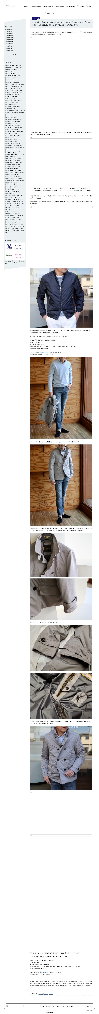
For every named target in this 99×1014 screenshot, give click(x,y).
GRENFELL (13, 118)
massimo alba (9, 147)
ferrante (13, 108)
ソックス (15, 211)
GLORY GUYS (36, 6)
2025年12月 (9, 45)
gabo (11, 114)
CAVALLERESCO (19, 90)
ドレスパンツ (9, 217)
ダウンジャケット (9, 213)
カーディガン (9, 192)
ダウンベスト (18, 213)
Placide (22, 158)
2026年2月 (9, 41)
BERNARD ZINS (16, 83)
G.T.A (7, 114)
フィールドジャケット (14, 221)
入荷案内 (8, 229)
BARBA (17, 81)
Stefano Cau (13, 172)
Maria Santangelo (10, 145)
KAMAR (16, 133)
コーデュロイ (14, 197)
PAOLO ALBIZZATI (10, 157)
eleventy (14, 104)
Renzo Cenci (9, 162)
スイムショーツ (17, 205)
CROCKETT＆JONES (11, 98)
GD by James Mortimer (12, 116)
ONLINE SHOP (71, 6)
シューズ (17, 203)
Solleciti (19, 170)
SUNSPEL (8, 174)
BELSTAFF (8, 83)
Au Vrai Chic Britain (11, 79)
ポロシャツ (16, 225)
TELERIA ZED (9, 176)
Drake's (17, 102)
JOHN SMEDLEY (15, 129)
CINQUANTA (17, 94)
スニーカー (8, 209)
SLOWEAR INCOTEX (11, 170)
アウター (46, 994)
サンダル (16, 199)
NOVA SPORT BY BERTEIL (12, 155)
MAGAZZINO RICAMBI (11, 139)
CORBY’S (8, 96)
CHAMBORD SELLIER (17, 92)
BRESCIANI (9, 88)
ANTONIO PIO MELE (11, 75)
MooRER (41, 994)
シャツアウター (19, 201)
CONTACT (89, 1006)
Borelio (8, 87)
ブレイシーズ (9, 223)
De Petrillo (19, 100)
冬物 (13, 229)
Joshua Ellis (20, 131)
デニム (7, 215)
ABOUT (26, 6)
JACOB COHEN (9, 127)
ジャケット (8, 201)
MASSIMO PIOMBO (10, 149)
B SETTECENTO (10, 81)
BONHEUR (21, 85)
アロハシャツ (9, 186)
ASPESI (8, 77)
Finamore (22, 110)
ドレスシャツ (20, 215)
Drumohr (8, 104)
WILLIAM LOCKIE (20, 180)
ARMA (18, 75)
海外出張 (13, 230)
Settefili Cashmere (11, 166)
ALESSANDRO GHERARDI (12, 67)
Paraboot (18, 157)
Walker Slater (19, 178)
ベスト (14, 223)
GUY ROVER (9, 121)
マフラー (22, 225)
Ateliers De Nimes (15, 77)
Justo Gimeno (9, 133)
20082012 (18, 246)
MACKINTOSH (9, 137)
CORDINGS (14, 96)
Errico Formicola (10, 106)
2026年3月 (9, 39)
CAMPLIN (19, 88)
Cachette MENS (48, 6)
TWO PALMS (17, 176)
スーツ (10, 205)
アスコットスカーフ (19, 184)
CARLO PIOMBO (10, 90)
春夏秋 (21, 229)
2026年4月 (9, 37)
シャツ (13, 201)
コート (20, 197)
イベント (8, 188)
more (14, 54)
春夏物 (16, 229)
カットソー (17, 193)
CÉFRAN (8, 92)
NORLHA (14, 153)
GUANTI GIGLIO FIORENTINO (13, 120)
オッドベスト (9, 190)
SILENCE (19, 166)
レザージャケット (20, 227)
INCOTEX (8, 125)
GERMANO (22, 116)
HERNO (8, 124)
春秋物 (51, 994)
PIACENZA (16, 158)
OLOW (22, 155)
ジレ (7, 205)
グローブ (8, 197)
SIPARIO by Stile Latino (12, 168)
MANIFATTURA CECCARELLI (13, 143)
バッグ (19, 219)
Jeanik (7, 129)
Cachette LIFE (59, 6)
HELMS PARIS (16, 121)
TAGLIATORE (15, 174)
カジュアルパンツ (10, 193)
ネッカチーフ (14, 219)
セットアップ (9, 211)
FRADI (7, 112)
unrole (7, 178)
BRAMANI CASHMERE (16, 87)
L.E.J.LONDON (9, 135)
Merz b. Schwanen (10, 151)
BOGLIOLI (14, 85)
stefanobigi (21, 172)
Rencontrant (16, 160)
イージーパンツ (16, 186)
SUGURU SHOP (44, 352)
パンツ (7, 221)
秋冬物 (22, 230)
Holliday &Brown (15, 124)
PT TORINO (9, 160)
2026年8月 (9, 29)
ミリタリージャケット (10, 227)
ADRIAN (7, 65)
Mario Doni (19, 145)
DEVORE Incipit (10, 102)
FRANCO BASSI (14, 112)
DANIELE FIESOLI (10, 100)
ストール (17, 207)
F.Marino (18, 106)
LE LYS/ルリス (17, 135)
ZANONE (13, 182)
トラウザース (13, 215)
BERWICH (8, 85)
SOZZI (7, 172)
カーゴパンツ (16, 190)
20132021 (18, 249)
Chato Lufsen (9, 94)
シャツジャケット (9, 203)
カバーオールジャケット (11, 195)
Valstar (12, 178)
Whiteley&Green (10, 180)
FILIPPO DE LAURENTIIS (12, 110)
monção (19, 151)
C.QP (14, 88)
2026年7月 (9, 31)
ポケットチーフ (9, 225)
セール (22, 209)
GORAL (8, 118)
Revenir (16, 162)
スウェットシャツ (9, 207)
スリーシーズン (15, 209)
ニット (14, 217)
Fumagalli (22, 112)
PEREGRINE (9, 158)
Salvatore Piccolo (10, 164)
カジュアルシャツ (17, 192)
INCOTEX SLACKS (16, 125)
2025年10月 (9, 49)
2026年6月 (9, 33)
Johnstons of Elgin (11, 131)
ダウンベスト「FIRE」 (81, 190)
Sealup (18, 164)
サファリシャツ (9, 199)
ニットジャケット (20, 217)
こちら (48, 354)
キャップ (20, 195)
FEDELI (8, 108)
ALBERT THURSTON (15, 65)
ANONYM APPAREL (10, 73)
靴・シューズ (9, 232)
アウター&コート (10, 184)
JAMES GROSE (18, 127)
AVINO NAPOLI (20, 79)
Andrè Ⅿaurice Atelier (11, 69)
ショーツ (22, 203)
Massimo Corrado (19, 147)
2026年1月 (9, 43)
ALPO (21, 67)
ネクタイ (8, 219)
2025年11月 (9, 47)
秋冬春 (17, 230)
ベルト (18, 223)
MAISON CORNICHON (11, 141)
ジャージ (21, 199)
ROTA (20, 162)
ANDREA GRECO (10, 71)
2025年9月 (9, 51)
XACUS (7, 182)
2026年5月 (9, 35)
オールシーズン (14, 188)
